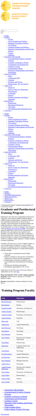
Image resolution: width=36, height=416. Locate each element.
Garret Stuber (5, 375)
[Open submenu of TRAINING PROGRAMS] (21, 195)
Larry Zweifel (5, 382)
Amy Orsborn (5, 338)
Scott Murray (5, 331)
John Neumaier (5, 334)
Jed (27, 205)
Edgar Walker (5, 372)
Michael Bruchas (6, 302)
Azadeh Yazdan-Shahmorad (6, 368)
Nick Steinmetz (5, 360)
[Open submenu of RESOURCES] (14, 200)
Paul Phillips (5, 342)
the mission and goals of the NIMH (15, 228)
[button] (14, 298)
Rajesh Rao (4, 346)
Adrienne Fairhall (6, 315)
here (18, 272)
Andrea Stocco (5, 364)
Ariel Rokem (5, 351)
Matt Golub (4, 321)
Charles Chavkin (6, 311)
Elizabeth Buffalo (6, 308)
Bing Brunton (5, 305)
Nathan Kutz (5, 324)
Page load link (5, 414)
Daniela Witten (5, 378)
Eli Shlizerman (5, 357)
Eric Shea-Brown (6, 354)
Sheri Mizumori (6, 328)
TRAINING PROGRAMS (14, 390)
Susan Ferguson (6, 318)
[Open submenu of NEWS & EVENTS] (17, 197)
